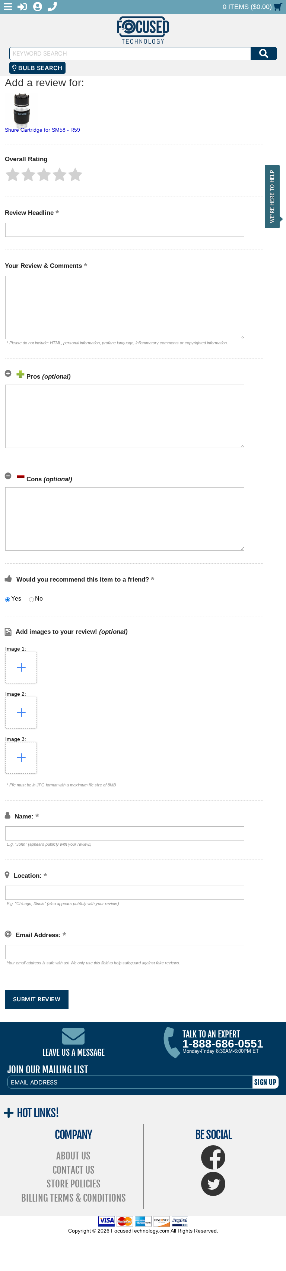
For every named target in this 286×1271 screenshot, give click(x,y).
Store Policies (74, 1184)
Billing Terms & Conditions (73, 1198)
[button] (12, 174)
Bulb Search (40, 68)
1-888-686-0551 (222, 1043)
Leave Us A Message (73, 1053)
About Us (73, 1156)
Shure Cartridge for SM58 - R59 (42, 130)
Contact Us (74, 1170)
